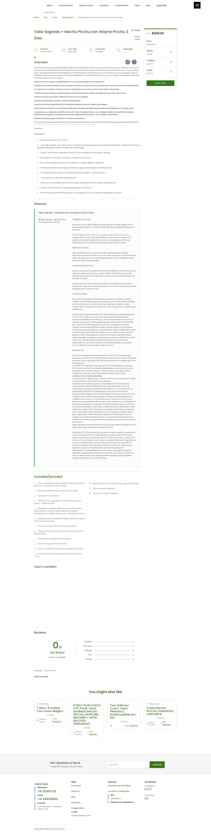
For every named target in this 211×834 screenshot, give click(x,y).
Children (151, 60)
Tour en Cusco (66, 5)
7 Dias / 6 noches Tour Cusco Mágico (50, 709)
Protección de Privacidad (119, 785)
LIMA (148, 5)
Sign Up (51, 12)
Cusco (54, 17)
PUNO (137, 5)
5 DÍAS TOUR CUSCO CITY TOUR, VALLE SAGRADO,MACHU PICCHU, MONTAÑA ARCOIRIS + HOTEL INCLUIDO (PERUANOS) (86, 714)
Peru (45, 17)
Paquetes (104, 5)
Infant (149, 70)
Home (36, 17)
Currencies (149, 795)
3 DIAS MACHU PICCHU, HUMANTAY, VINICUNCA (160, 711)
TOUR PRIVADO (121, 5)
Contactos (76, 785)
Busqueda (75, 802)
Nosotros (75, 791)
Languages (149, 785)
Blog (73, 797)
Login (46, 12)
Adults (150, 50)
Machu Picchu (86, 5)
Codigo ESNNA (77, 808)
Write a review (41, 676)
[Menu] (197, 5)
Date (149, 41)
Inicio (49, 5)
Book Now (160, 83)
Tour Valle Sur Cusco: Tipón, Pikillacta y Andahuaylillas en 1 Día (123, 711)
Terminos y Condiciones (118, 791)
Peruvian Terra (58, 829)
